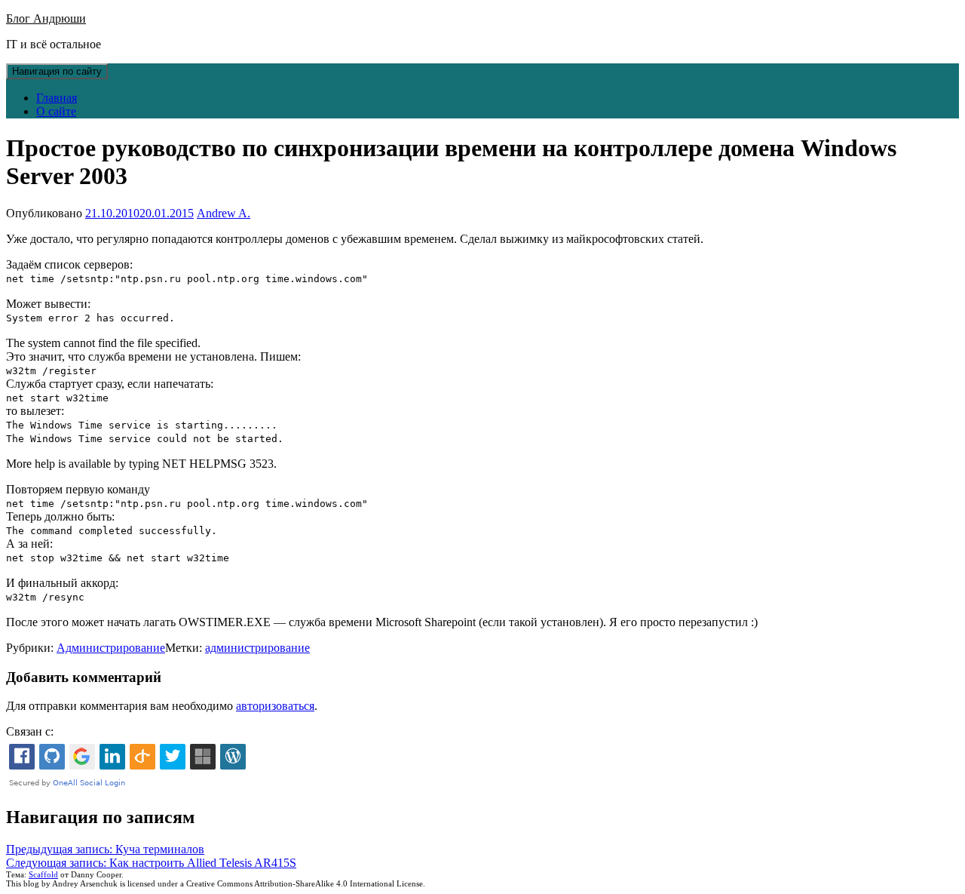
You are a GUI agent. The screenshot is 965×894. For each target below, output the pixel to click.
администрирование (257, 647)
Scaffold (43, 874)
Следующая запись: (151, 862)
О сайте (56, 111)
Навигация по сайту (57, 71)
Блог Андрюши (46, 18)
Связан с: (30, 731)
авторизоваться (275, 705)
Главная (56, 97)
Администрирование (111, 647)
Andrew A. (223, 213)
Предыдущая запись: (105, 849)
